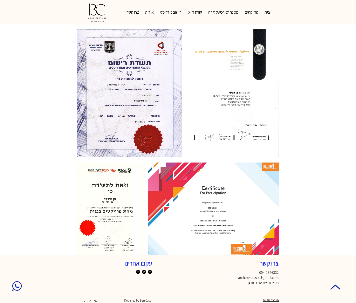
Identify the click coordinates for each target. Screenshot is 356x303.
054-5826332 (269, 272)
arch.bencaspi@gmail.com (258, 277)
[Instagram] (150, 272)
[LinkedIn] (144, 272)
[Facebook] (138, 272)
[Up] (335, 287)
